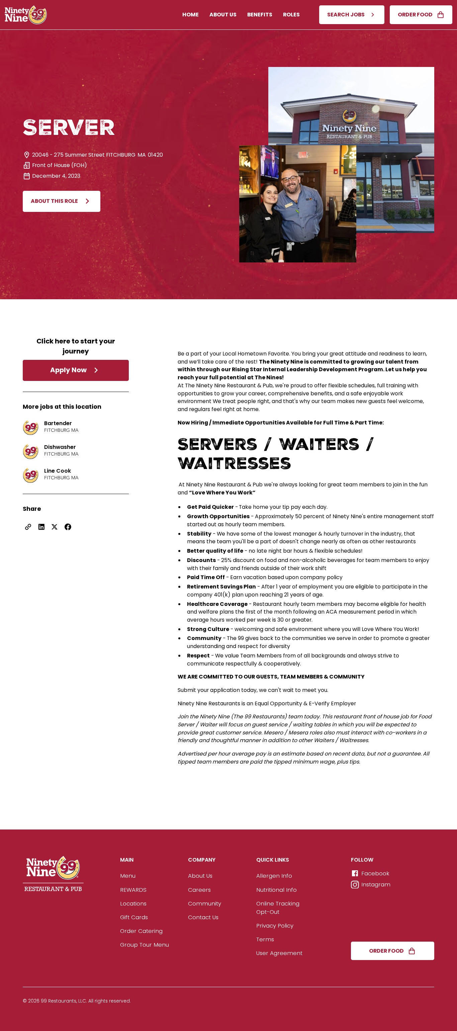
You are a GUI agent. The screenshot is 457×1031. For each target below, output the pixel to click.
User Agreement (279, 953)
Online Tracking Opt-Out (277, 907)
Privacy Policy (274, 926)
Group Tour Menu (144, 945)
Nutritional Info (276, 890)
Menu (127, 876)
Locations (133, 903)
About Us (223, 14)
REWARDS (133, 890)
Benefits (259, 14)
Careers (199, 890)
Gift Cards (134, 917)
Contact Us (203, 917)
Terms (265, 939)
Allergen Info (274, 876)
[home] (26, 14)
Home (190, 14)
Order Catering (141, 931)
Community (204, 903)
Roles (291, 14)
